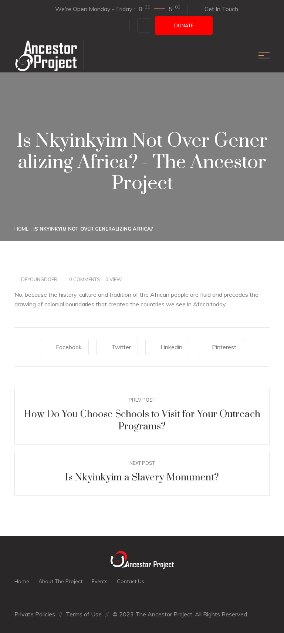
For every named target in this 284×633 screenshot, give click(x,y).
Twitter (121, 347)
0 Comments (84, 279)
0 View (113, 279)
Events (100, 581)
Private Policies (34, 614)
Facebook (69, 347)
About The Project (60, 581)
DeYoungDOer (39, 279)
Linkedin (171, 347)
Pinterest (224, 347)
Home (21, 229)
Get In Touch (221, 9)
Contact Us (130, 581)
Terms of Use (84, 614)
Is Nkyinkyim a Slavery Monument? (142, 478)
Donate (183, 25)
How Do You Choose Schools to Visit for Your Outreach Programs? (142, 420)
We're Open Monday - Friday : (117, 8)
